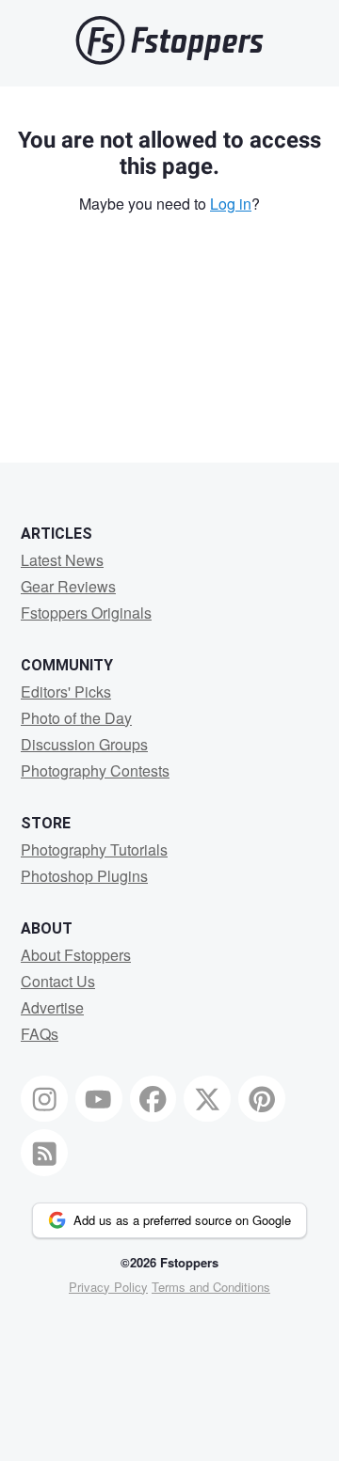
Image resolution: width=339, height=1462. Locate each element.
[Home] (169, 60)
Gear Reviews (68, 586)
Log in (230, 203)
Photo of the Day (76, 718)
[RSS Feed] (44, 1152)
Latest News (62, 560)
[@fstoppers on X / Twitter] (207, 1099)
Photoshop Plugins (84, 876)
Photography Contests (95, 770)
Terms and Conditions (211, 1287)
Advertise (52, 1007)
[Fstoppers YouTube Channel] (98, 1099)
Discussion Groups (84, 744)
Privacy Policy (108, 1287)
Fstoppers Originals (86, 612)
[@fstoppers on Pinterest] (261, 1099)
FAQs (39, 1034)
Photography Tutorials (94, 849)
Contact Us (58, 981)
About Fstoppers (76, 955)
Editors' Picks (66, 691)
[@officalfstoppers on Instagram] (44, 1099)
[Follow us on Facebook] (153, 1099)
